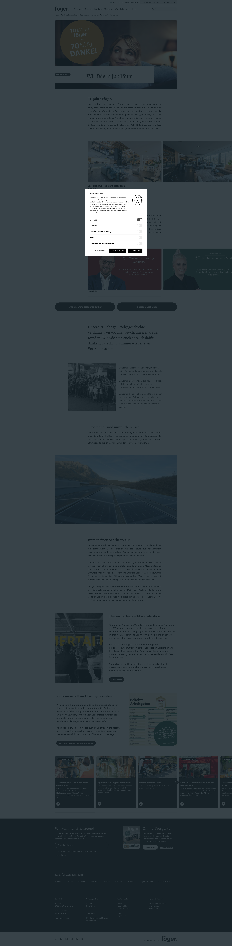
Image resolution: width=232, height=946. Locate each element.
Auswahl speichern (117, 250)
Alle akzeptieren (135, 250)
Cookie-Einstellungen (107, 208)
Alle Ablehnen (100, 250)
